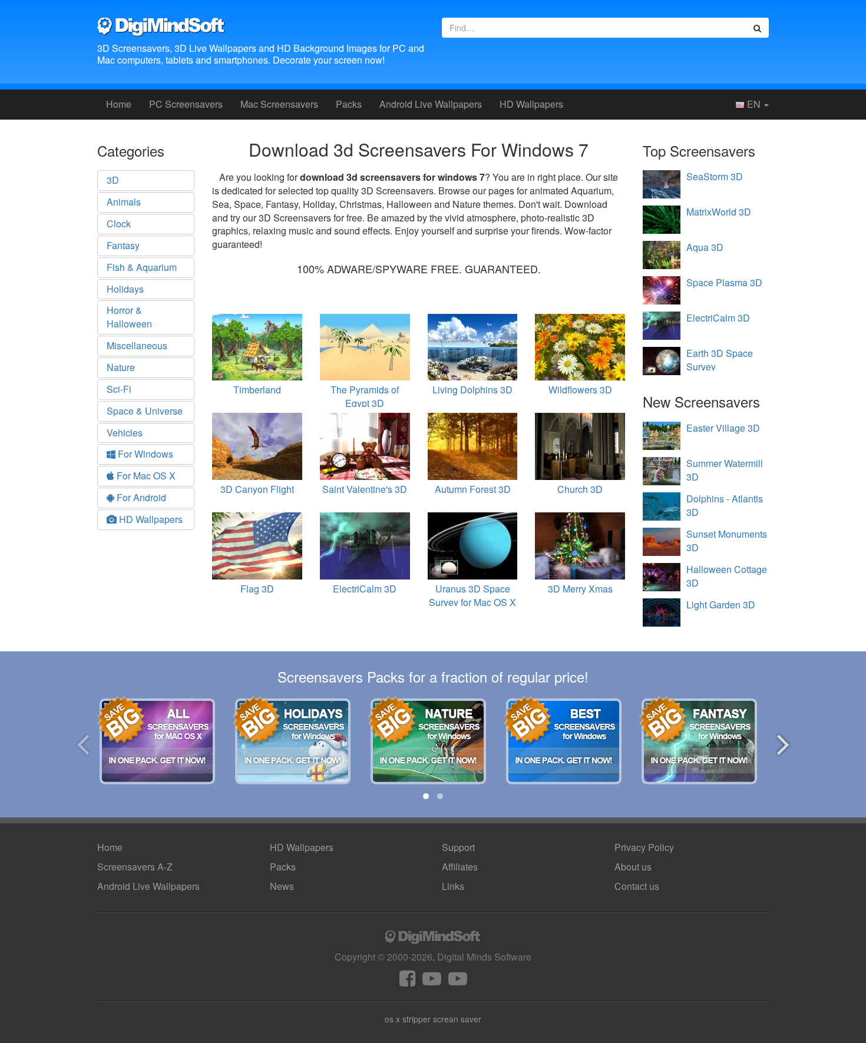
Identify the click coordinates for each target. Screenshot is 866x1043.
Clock (119, 223)
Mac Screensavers (279, 104)
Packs (349, 104)
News (282, 886)
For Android (140, 497)
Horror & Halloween (129, 316)
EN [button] (754, 104)
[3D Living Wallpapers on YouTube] (457, 981)
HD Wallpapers (531, 104)
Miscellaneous (137, 345)
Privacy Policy (644, 847)
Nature (121, 367)
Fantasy (123, 245)
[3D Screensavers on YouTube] (431, 981)
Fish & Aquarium (142, 267)
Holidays (125, 289)
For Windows (144, 454)
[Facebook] (407, 981)
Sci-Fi (119, 389)
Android (430, 104)
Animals (124, 201)
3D (113, 180)
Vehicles (125, 432)
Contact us (636, 886)
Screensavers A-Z (135, 866)
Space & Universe (145, 411)
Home (118, 104)
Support (458, 847)
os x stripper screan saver (433, 1019)
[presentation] (83, 742)
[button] (426, 796)
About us (633, 866)
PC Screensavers (186, 104)
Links (453, 886)
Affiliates (460, 866)
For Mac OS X (145, 475)
